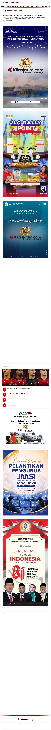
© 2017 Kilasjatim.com (25, 726)
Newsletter (29, 724)
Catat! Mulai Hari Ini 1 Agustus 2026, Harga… (17, 393)
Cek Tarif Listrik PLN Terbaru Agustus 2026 (17, 398)
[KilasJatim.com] (11, 2)
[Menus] (49, 2)
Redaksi (33, 724)
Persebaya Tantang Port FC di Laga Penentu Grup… (18, 388)
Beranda (17, 724)
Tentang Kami (23, 724)
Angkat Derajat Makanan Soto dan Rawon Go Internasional (23, 15)
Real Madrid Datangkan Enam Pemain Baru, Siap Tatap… (20, 404)
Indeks (4, 20)
